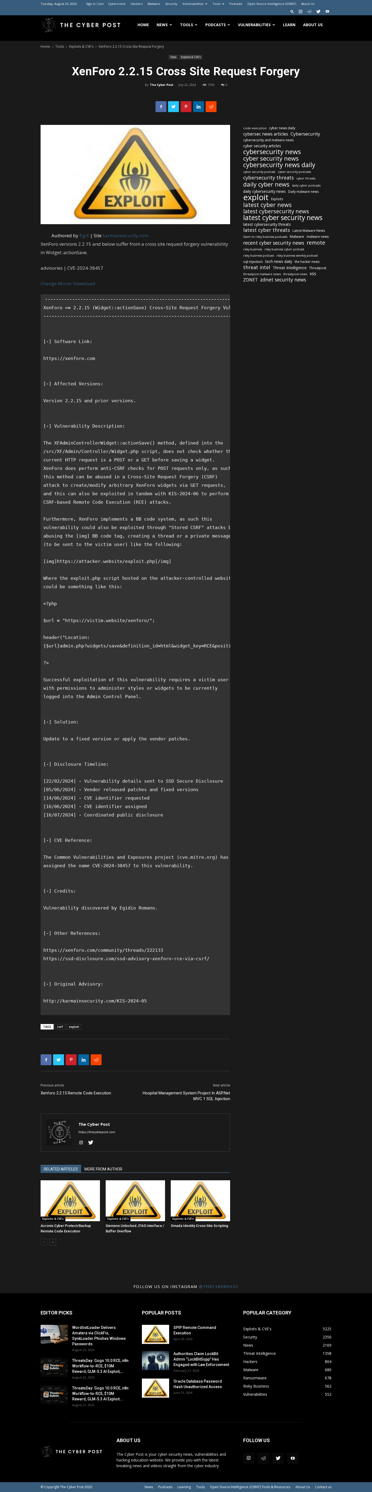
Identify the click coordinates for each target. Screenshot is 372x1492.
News (162, 24)
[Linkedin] (198, 106)
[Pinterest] (186, 106)
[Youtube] (327, 11)
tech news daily (278, 261)
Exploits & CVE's (81, 46)
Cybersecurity (305, 134)
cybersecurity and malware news (268, 140)
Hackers (136, 4)
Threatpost (317, 268)
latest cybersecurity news (276, 211)
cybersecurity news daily (279, 165)
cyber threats (305, 178)
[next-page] (52, 1242)
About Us (307, 4)
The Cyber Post (161, 85)
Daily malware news (303, 191)
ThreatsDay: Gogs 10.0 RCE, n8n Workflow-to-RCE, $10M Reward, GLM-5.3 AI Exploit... (100, 1393)
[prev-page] (44, 1242)
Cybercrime (117, 4)
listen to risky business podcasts (265, 237)
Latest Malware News (308, 230)
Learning (184, 1487)
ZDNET (250, 280)
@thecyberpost (219, 1286)
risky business (252, 249)
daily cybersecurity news (264, 191)
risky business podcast (258, 255)
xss (313, 274)
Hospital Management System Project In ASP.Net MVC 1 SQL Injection (186, 1096)
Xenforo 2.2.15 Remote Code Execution (76, 1093)
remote (316, 242)
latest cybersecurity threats (267, 224)
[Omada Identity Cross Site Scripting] (200, 1200)
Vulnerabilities (192, 4)
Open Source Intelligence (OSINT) (271, 4)
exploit (74, 1027)
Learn (289, 24)
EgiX (84, 235)
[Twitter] (318, 11)
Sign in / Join (95, 4)
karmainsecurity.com (125, 235)
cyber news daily (282, 128)
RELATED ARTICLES (61, 1169)
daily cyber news (266, 184)
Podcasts (235, 4)
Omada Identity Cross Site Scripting (199, 1226)
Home (143, 24)
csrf (60, 1027)
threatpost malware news (262, 274)
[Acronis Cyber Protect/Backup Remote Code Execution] (70, 1200)
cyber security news (271, 158)
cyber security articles (262, 145)
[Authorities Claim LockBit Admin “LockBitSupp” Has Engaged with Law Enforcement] (155, 1360)
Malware (154, 4)
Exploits (277, 199)
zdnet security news (283, 280)
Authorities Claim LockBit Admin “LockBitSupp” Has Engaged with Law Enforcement (201, 1359)
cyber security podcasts (294, 172)
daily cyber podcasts (306, 185)
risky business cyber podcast (284, 249)
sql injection (253, 261)
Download (84, 283)
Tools (216, 4)
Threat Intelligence (290, 267)
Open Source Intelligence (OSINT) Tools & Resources (250, 1487)
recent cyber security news (273, 243)
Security (171, 4)
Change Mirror (56, 283)
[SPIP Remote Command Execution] (155, 1334)
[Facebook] (160, 106)
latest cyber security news (282, 217)
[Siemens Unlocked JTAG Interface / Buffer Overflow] (135, 1200)
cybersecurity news (272, 151)
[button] (292, 11)
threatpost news (295, 274)
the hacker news (307, 261)
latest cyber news (267, 205)
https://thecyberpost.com (96, 1132)
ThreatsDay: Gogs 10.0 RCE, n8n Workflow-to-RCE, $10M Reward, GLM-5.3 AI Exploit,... (100, 1366)
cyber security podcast (259, 172)
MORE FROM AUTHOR (103, 1169)
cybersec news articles (265, 134)
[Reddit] (309, 11)
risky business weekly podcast (297, 255)
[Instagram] (300, 11)
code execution (255, 128)
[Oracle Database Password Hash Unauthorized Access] (155, 1388)
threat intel (256, 267)
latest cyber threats (266, 230)
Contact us (323, 1487)
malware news (318, 236)
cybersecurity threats (268, 178)
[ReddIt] (211, 106)
